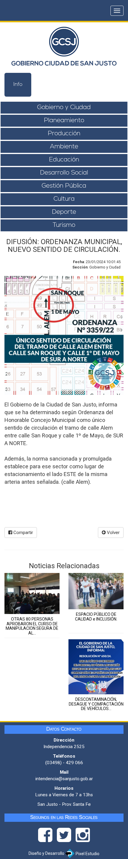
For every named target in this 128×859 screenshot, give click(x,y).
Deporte (64, 212)
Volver (113, 532)
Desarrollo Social (64, 173)
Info (18, 84)
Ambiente (64, 147)
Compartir (22, 532)
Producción (64, 134)
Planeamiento (64, 120)
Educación (64, 160)
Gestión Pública (64, 186)
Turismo (64, 225)
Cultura (64, 199)
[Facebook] (47, 836)
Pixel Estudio (87, 853)
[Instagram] (83, 836)
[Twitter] (66, 836)
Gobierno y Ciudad (64, 107)
